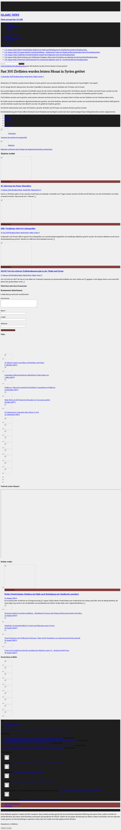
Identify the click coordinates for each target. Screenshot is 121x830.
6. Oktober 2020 (10, 365)
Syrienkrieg (8, 121)
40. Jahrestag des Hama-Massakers (16, 186)
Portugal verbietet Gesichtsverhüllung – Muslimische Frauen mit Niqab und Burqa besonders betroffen (43, 613)
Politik (10, 31)
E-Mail (3, 317)
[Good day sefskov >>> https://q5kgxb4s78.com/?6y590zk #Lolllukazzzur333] (7, 786)
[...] (84, 603)
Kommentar (5, 298)
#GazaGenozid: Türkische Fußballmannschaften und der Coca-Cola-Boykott (37, 763)
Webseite (4, 323)
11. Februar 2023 (6, 275)
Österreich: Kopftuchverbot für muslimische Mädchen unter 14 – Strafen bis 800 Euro (37, 650)
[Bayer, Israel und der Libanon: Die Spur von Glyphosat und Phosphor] (8, 473)
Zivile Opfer (9, 125)
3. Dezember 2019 (7, 76)
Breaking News (13, 26)
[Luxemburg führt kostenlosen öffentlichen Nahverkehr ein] (8, 371)
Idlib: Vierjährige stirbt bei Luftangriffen (18, 228)
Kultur (7, 46)
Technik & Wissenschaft (13, 38)
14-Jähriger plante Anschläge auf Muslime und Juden (24, 363)
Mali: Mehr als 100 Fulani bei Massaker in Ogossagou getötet (27, 400)
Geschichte (8, 43)
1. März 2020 (9, 377)
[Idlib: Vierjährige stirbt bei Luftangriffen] (16, 222)
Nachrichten (9, 23)
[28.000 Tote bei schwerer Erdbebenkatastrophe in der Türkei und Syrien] (16, 264)
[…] (35, 196)
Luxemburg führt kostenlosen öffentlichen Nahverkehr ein (27, 375)
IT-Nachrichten (10, 41)
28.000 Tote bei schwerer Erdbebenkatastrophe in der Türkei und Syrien (32, 271)
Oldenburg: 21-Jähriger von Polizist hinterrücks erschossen (40, 800)
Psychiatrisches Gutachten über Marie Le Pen (22, 412)
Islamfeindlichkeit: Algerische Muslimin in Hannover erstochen (32, 781)
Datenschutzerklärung (12, 724)
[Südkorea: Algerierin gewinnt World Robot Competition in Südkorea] (8, 383)
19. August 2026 (10, 640)
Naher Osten (12, 33)
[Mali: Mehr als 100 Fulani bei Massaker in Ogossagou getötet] (8, 396)
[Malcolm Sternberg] (7, 796)
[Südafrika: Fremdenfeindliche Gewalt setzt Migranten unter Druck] (8, 435)
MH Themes (44, 810)
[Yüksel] (7, 759)
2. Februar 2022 (6, 190)
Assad (7, 116)
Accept (9, 828)
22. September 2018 (11, 414)
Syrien (7, 118)
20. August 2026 (10, 628)
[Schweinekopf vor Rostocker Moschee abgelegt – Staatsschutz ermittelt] (8, 454)
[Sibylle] (7, 777)
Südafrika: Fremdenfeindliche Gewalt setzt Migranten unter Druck (29, 626)
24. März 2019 (9, 402)
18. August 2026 (10, 653)
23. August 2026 (10, 598)
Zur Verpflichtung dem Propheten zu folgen (28, 772)
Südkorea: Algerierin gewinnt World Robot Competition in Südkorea (30, 387)
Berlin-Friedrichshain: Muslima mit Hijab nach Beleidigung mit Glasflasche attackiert (42, 594)
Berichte (7, 36)
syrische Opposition (11, 123)
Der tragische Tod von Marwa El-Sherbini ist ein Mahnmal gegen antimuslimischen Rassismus (37, 729)
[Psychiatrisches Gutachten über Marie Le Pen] (8, 408)
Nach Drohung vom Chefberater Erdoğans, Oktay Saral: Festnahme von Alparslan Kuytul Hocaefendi (42, 638)
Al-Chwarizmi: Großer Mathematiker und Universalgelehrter (80, 790)
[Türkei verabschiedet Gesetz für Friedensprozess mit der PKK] (8, 467)
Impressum (8, 727)
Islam (10, 28)
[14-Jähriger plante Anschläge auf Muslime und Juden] (8, 359)
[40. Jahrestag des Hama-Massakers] (16, 179)
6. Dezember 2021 (11, 390)
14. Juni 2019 (5, 232)
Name (3, 310)
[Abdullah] (7, 768)
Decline (4, 828)
